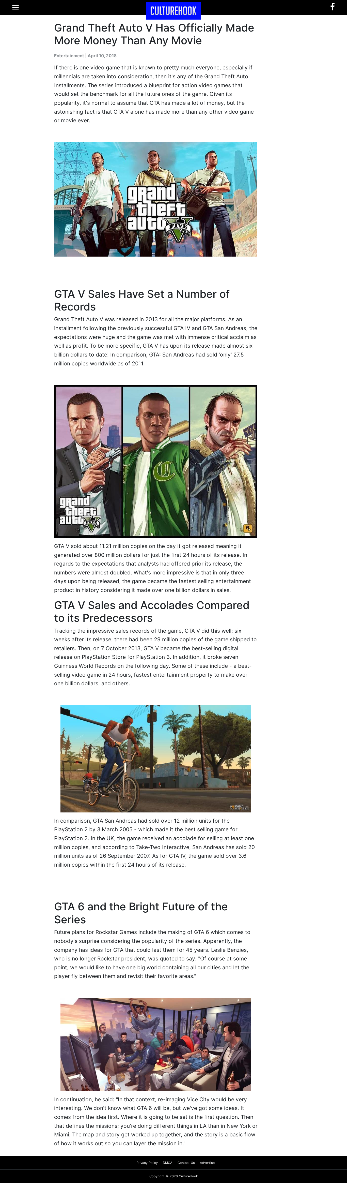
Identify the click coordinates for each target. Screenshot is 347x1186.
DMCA (167, 1165)
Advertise (207, 1165)
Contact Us (186, 1165)
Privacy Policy (147, 1165)
